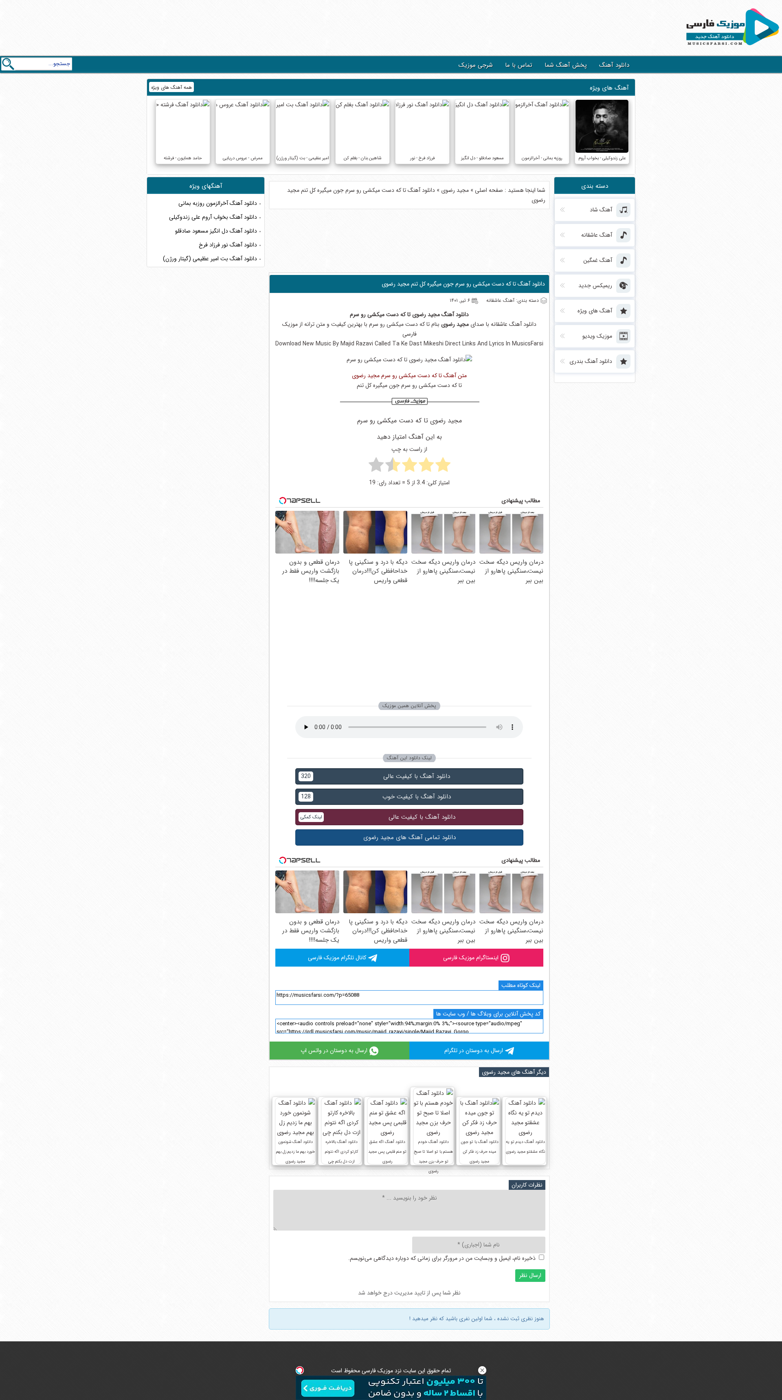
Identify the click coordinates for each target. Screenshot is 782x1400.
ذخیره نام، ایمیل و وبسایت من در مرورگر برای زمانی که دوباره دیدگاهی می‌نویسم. (442, 1258)
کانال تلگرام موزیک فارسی (337, 957)
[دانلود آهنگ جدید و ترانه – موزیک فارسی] (731, 47)
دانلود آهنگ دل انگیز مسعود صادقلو (216, 230)
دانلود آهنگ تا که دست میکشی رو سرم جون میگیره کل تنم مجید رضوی (463, 283)
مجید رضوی (455, 190)
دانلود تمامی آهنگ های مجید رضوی (409, 837)
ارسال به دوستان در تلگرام (473, 1050)
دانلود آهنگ (614, 65)
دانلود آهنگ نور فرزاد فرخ (228, 244)
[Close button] (482, 1370)
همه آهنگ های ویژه (171, 87)
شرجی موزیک (476, 65)
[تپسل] (300, 1370)
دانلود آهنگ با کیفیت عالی (375, 776)
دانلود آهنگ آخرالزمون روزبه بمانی (217, 203)
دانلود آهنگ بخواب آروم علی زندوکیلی (213, 217)
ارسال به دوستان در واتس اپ (334, 1050)
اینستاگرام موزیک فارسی (471, 957)
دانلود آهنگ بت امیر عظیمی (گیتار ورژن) (210, 258)
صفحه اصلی (489, 190)
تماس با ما (518, 65)
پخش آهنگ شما (566, 65)
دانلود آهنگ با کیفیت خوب (376, 797)
